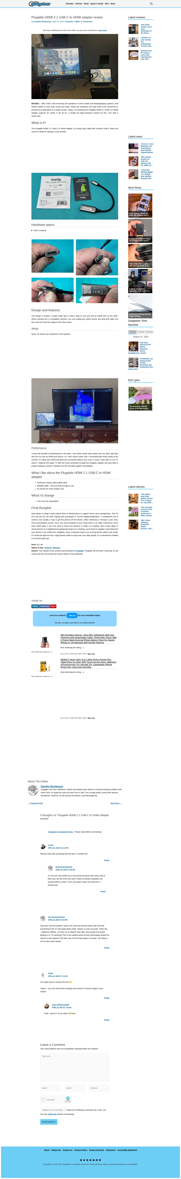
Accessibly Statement (127, 1150)
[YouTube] (94, 1160)
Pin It (53, 606)
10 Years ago (149, 331)
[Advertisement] (74, 154)
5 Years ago (140, 331)
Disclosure (111, 1150)
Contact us (67, 1150)
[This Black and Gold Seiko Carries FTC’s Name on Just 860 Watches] (134, 498)
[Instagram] (87, 1160)
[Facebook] (81, 1160)
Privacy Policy (80, 1150)
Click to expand (39, 230)
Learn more (102, 30)
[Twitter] (84, 1160)
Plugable (80, 551)
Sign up (72, 615)
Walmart (56, 548)
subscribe (52, 1114)
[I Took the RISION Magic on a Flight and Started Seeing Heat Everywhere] (134, 174)
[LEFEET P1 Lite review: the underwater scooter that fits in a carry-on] (134, 42)
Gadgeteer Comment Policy (60, 832)
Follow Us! (56, 1150)
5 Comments (86, 22)
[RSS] (97, 1160)
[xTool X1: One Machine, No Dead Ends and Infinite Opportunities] (134, 148)
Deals (86, 4)
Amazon (48, 548)
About (46, 1150)
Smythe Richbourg (64, 867)
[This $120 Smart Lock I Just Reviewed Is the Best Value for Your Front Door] (134, 29)
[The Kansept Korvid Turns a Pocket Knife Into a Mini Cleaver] (134, 511)
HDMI (77, 22)
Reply (106, 860)
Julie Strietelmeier (60, 1005)
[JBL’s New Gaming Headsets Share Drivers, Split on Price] (134, 524)
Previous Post (35, 803)
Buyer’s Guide (96, 4)
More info (91, 654)
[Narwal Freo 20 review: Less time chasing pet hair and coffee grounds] (134, 55)
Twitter (35, 606)
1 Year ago (132, 331)
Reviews (69, 22)
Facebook (44, 606)
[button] (151, 4)
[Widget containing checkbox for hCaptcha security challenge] (56, 1100)
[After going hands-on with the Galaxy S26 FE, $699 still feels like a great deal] (134, 161)
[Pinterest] (90, 1160)
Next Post (116, 803)
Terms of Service (96, 1150)
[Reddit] (100, 1160)
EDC (107, 4)
